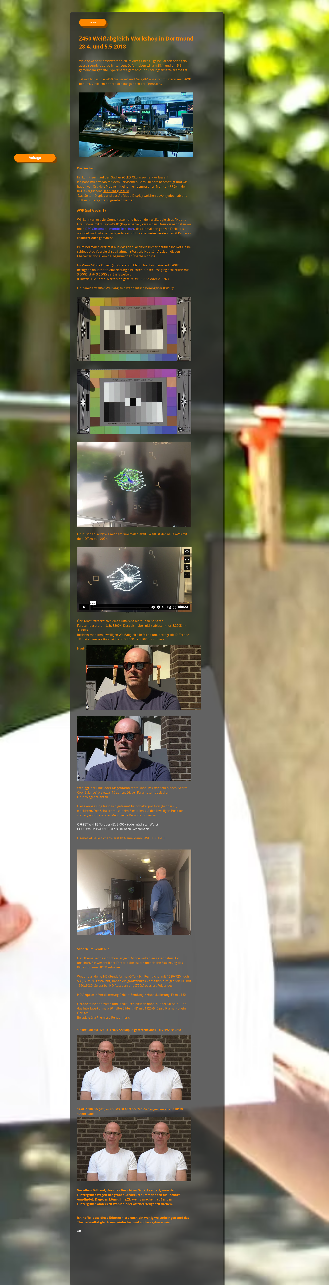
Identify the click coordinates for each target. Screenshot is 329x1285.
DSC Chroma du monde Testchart (109, 229)
